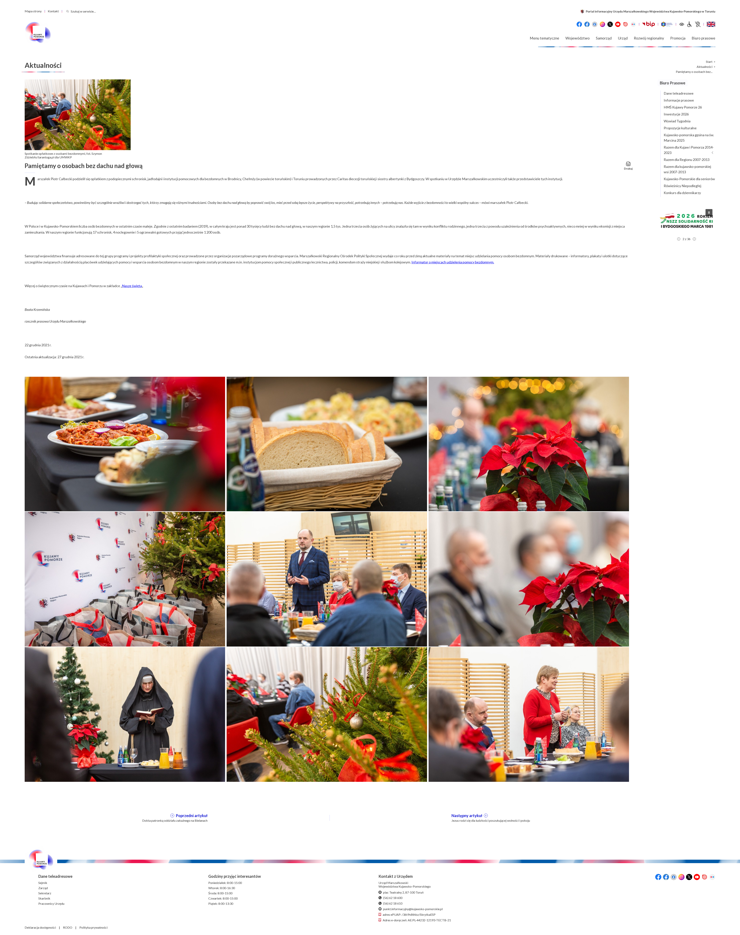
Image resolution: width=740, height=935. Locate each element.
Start (709, 61)
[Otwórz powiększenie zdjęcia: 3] (529, 443)
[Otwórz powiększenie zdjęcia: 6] (529, 579)
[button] (686, 220)
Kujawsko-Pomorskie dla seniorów (689, 179)
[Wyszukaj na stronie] (67, 11)
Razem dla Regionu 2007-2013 (686, 159)
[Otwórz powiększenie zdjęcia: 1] (125, 443)
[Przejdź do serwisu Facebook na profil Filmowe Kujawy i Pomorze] (594, 24)
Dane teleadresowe (679, 93)
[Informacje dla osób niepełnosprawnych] (693, 24)
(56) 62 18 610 (392, 903)
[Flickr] (633, 24)
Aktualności (704, 66)
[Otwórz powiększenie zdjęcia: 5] (327, 579)
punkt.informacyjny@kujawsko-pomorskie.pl (413, 909)
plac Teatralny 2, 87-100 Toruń (403, 892)
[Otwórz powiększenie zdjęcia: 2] (327, 443)
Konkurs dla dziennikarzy (682, 193)
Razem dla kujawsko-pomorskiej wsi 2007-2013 (687, 169)
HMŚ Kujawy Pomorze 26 (683, 107)
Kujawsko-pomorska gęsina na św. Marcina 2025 (689, 137)
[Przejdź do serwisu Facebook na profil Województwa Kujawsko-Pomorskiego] (579, 24)
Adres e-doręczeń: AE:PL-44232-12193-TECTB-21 (417, 920)
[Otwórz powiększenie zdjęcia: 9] (529, 714)
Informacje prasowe (679, 100)
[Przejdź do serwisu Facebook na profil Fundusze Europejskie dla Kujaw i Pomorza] (587, 24)
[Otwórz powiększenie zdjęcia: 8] (327, 714)
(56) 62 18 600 (392, 898)
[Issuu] (625, 24)
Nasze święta (132, 286)
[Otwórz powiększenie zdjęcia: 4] (125, 579)
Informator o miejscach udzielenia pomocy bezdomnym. (452, 262)
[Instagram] (602, 24)
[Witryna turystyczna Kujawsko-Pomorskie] (667, 24)
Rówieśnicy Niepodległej (682, 186)
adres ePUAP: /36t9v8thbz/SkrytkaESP (409, 914)
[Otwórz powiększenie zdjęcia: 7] (125, 714)
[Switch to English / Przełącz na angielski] (711, 24)
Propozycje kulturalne (680, 128)
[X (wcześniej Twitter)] (610, 24)
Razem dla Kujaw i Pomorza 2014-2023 (689, 150)
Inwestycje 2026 (676, 114)
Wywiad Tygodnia (677, 121)
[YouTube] (618, 24)
